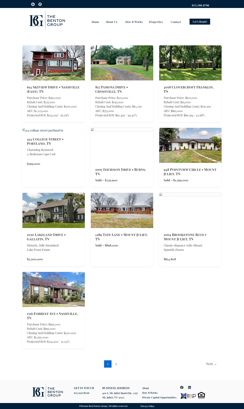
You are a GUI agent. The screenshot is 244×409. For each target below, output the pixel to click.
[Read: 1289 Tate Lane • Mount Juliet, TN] (122, 210)
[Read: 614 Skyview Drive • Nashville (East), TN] (53, 62)
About (145, 388)
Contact (176, 22)
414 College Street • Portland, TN (45, 141)
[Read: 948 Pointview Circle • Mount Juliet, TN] (190, 145)
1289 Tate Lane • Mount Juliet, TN (121, 236)
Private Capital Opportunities (159, 397)
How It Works (134, 22)
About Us (111, 22)
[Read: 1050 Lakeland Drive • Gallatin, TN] (53, 210)
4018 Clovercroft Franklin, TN (189, 89)
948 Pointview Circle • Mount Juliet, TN (190, 171)
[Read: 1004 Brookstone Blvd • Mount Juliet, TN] (190, 210)
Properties (156, 22)
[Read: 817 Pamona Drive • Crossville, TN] (122, 62)
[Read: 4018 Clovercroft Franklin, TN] (190, 62)
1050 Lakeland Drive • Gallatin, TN (46, 236)
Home (95, 22)
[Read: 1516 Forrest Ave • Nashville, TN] (53, 289)
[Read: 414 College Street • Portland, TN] (42, 130)
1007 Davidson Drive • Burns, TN (120, 171)
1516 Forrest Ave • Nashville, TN (52, 315)
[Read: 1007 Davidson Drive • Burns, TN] (122, 145)
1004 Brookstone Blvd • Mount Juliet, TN (185, 236)
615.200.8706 (81, 393)
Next (211, 363)
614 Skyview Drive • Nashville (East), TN (53, 89)
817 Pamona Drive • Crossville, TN (111, 89)
